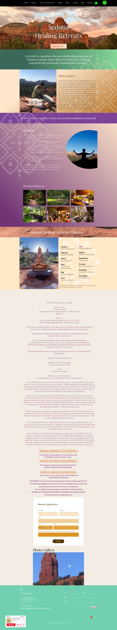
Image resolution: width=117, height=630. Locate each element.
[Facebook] (94, 617)
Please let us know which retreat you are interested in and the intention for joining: (56, 531)
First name (40, 510)
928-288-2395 (27, 605)
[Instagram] (96, 617)
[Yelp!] (91, 617)
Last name (61, 510)
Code (39, 524)
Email (39, 517)
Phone (55, 524)
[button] (96, 2)
